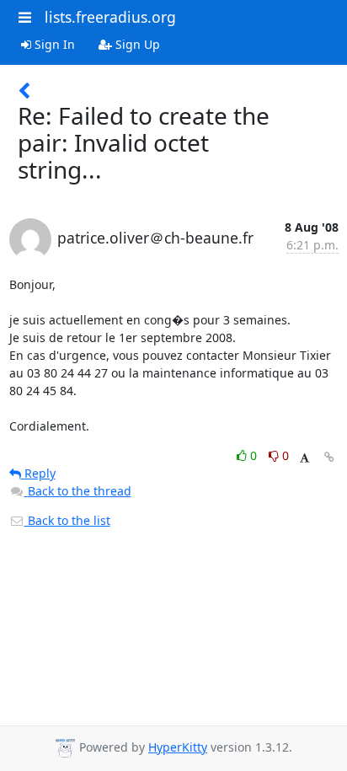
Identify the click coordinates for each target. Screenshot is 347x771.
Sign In (53, 44)
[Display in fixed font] (304, 458)
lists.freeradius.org (110, 17)
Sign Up (136, 44)
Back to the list (67, 520)
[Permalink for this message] (329, 457)
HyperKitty (177, 747)
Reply (38, 473)
